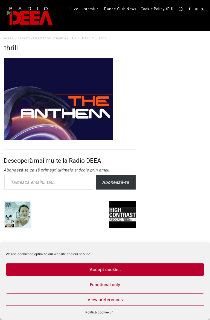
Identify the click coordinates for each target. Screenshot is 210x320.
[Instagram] (196, 9)
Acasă (8, 38)
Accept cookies (105, 269)
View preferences (105, 299)
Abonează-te (115, 182)
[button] (181, 9)
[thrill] (58, 138)
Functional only (105, 284)
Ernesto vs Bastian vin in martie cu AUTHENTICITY (56, 38)
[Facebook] (189, 9)
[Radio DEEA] (30, 15)
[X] (202, 9)
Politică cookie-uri (99, 312)
